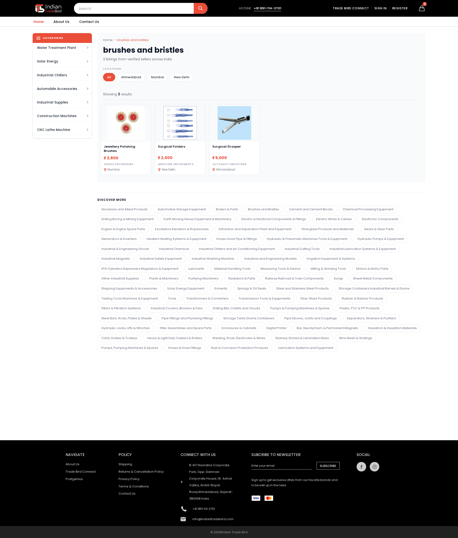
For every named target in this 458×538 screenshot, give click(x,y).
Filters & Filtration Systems (121, 308)
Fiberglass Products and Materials (328, 229)
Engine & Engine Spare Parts (123, 229)
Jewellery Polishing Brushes (119, 148)
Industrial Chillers (52, 75)
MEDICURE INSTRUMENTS (175, 164)
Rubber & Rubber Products (362, 298)
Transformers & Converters (207, 298)
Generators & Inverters (119, 239)
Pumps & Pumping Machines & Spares (299, 308)
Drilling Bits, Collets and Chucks (236, 308)
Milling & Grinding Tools (328, 268)
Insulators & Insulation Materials (392, 328)
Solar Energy (47, 61)
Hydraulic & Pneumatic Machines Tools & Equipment (307, 239)
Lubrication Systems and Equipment (305, 348)
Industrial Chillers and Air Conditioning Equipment (237, 249)
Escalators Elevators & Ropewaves (182, 229)
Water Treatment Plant (56, 48)
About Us (61, 21)
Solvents (220, 288)
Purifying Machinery (203, 278)
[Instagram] (374, 466)
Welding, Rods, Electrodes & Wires (238, 338)
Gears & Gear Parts (379, 229)
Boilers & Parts (227, 209)
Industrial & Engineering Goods (125, 249)
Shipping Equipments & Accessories (129, 288)
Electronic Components (380, 219)
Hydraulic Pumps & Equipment (380, 239)
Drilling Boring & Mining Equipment (127, 219)
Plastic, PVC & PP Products (359, 308)
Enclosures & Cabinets (239, 328)
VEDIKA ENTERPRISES (118, 164)
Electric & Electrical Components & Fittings (273, 219)
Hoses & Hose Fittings (184, 348)
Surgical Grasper (226, 146)
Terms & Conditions (134, 486)
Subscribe (328, 466)
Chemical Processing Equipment (368, 209)
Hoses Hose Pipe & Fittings (236, 239)
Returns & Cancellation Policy (141, 471)
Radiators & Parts (242, 278)
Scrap (338, 278)
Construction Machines (57, 116)
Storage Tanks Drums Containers (248, 318)
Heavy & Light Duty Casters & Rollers (174, 338)
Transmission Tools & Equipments (264, 298)
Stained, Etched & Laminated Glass (302, 338)
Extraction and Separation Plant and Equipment (255, 229)
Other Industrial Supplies (120, 278)
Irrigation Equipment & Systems (331, 258)
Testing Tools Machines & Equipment (129, 298)
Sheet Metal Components (373, 278)
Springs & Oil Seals (251, 288)
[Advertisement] (244, 385)
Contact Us (89, 21)
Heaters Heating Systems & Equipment (176, 239)
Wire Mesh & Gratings (355, 338)
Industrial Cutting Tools (302, 249)
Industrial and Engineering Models (270, 258)
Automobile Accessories (57, 89)
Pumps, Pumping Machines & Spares (129, 348)
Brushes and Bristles (263, 209)
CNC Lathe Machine (53, 130)
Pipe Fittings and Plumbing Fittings (187, 318)
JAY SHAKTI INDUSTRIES (229, 164)
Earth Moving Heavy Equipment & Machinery (197, 219)
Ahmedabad (131, 77)
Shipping (125, 464)
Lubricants (196, 268)
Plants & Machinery (163, 278)
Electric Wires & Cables (334, 219)
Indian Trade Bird (234, 532)
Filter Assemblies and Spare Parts (186, 328)
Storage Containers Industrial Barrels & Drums (374, 288)
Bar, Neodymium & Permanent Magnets (327, 328)
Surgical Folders (171, 146)
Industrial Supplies (52, 102)
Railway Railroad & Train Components (294, 278)
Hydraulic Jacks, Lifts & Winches (125, 328)
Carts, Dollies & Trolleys (119, 338)
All (109, 77)
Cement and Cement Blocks (311, 209)
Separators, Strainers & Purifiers (371, 318)
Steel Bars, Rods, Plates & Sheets (126, 318)
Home (38, 21)
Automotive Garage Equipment (182, 209)
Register (399, 8)
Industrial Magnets (115, 258)
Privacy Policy (129, 479)
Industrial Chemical (174, 249)
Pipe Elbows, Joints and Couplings (310, 318)
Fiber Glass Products (316, 298)
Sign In (380, 8)
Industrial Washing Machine (213, 258)
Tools (172, 298)
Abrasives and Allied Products (124, 209)
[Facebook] (361, 466)
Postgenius (74, 479)
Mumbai (157, 77)
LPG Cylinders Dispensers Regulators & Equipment (139, 268)
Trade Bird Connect (351, 8)
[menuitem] (38, 21)
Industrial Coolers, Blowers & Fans (177, 308)
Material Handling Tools (232, 268)
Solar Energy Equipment (185, 288)
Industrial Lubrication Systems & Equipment (363, 249)
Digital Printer (276, 328)
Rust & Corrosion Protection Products (239, 348)
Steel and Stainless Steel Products (302, 288)
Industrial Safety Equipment (161, 258)
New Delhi (181, 77)
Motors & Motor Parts (372, 268)
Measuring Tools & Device (280, 268)
